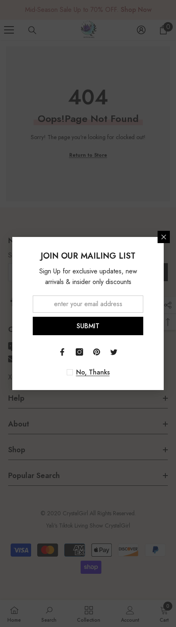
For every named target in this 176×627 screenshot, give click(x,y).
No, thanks (93, 372)
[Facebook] (62, 352)
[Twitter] (113, 352)
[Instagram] (79, 352)
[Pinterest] (96, 352)
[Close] (164, 237)
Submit (88, 326)
